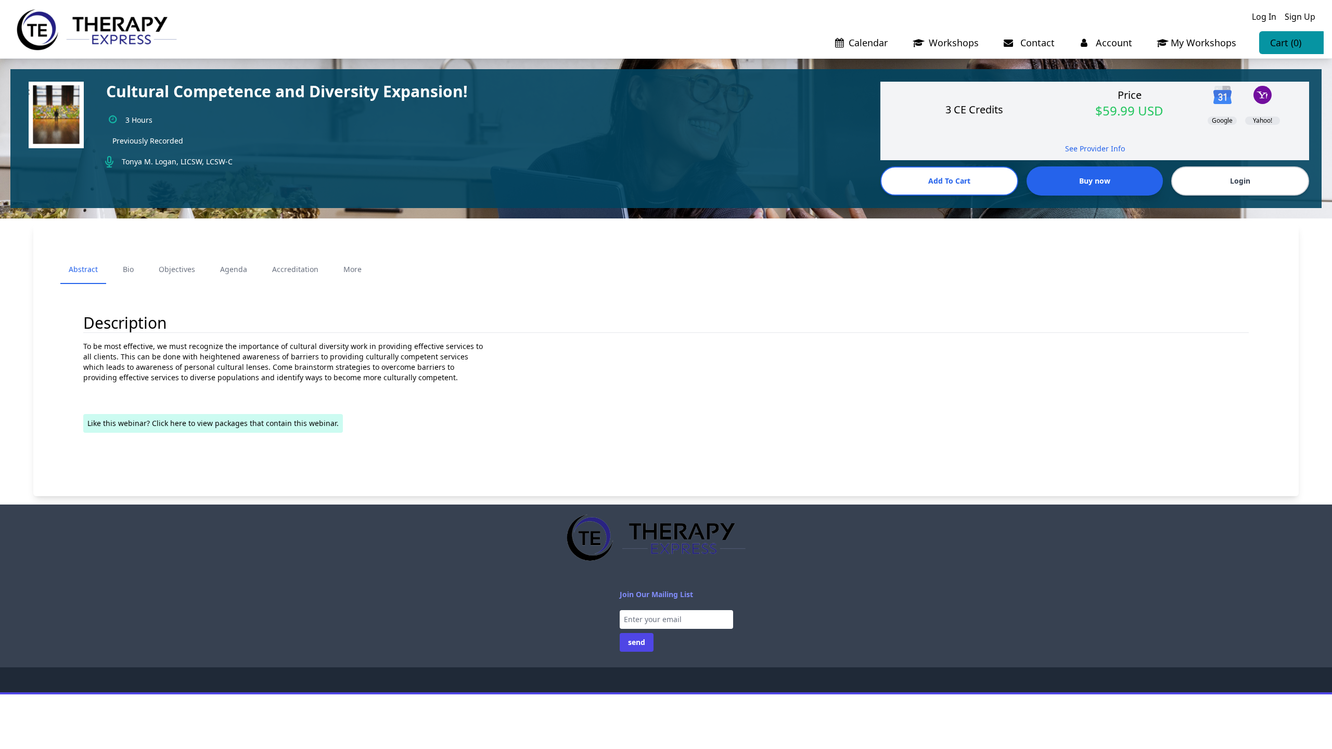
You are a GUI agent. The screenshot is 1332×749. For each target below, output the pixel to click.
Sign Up (1300, 16)
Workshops (952, 42)
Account (1112, 42)
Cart (1285, 42)
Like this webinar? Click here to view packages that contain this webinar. (213, 423)
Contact (1036, 42)
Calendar (868, 42)
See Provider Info (1095, 148)
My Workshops (1203, 42)
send (636, 642)
